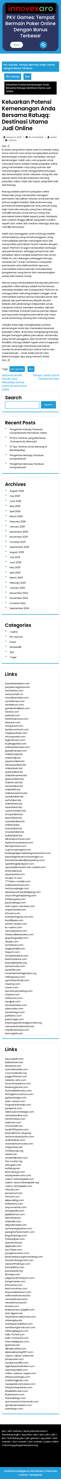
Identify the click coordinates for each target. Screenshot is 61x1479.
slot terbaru (15, 1431)
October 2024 (18, 603)
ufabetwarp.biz (14, 754)
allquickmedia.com (16, 1224)
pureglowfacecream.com (20, 1232)
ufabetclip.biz (13, 757)
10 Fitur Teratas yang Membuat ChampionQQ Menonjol (28, 439)
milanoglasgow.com (16, 1330)
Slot (27, 76)
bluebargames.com (16, 1087)
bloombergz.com (15, 1172)
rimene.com (12, 1306)
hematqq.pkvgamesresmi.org (20, 1445)
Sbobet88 (15, 647)
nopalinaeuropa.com (17, 1029)
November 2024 (19, 598)
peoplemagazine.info (17, 687)
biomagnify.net (14, 1033)
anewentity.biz (13, 1242)
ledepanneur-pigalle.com (20, 1309)
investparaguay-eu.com (19, 916)
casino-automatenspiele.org (22, 1182)
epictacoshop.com (16, 1288)
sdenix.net (11, 1154)
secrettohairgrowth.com (19, 1260)
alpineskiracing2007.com (19, 1352)
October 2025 (18, 542)
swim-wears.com (15, 1101)
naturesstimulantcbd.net (19, 1026)
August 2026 (17, 491)
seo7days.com (13, 1249)
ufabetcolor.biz (14, 782)
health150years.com (16, 1129)
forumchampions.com (18, 1083)
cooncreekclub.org (16, 1073)
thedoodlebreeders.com (19, 934)
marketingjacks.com (16, 1380)
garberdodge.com (15, 1097)
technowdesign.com (17, 888)
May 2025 (15, 567)
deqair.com (11, 941)
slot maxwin (19, 1441)
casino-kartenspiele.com (19, 1179)
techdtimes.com (15, 701)
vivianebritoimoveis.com (19, 1143)
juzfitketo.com (13, 1015)
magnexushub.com (16, 733)
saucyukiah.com (14, 1058)
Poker (13, 642)
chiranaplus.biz (13, 1320)
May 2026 (15, 506)
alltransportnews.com (17, 839)
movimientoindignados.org (20, 973)
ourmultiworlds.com (16, 1069)
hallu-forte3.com (15, 1334)
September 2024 (19, 608)
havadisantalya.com (17, 697)
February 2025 (18, 582)
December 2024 (19, 593)
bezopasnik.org (14, 1270)
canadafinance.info (16, 1299)
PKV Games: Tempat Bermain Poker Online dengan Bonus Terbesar (30, 26)
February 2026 (18, 521)
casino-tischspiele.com (18, 1186)
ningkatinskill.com (15, 948)
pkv (4, 1431)
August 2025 (17, 552)
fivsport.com (12, 952)
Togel (13, 657)
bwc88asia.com (14, 920)
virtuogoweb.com (15, 736)
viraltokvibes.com (15, 1140)
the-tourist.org (13, 1161)
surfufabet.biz (13, 800)
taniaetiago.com (15, 1012)
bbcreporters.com (15, 846)
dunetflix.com (13, 969)
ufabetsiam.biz (14, 768)
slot (31, 369)
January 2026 (17, 526)
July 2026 (15, 496)
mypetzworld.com (15, 909)
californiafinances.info (17, 1295)
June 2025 (15, 562)
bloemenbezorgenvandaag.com (24, 1256)
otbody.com (12, 1189)
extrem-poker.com (16, 923)
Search (13, 397)
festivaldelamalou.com (18, 1090)
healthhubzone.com (16, 718)
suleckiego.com (14, 1408)
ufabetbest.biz (13, 803)
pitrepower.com (14, 1359)
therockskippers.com (17, 1341)
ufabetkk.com (13, 1221)
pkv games (17, 369)
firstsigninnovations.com (19, 1094)
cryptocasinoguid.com (18, 849)
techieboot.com (14, 704)
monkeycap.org (14, 1150)
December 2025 (19, 531)
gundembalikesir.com (17, 708)
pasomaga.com (14, 1019)
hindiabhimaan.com (16, 1391)
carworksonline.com (16, 1115)
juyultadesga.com (15, 902)
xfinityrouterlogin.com (17, 1376)
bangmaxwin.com (15, 1281)
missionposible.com (16, 1369)
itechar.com (12, 711)
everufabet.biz (13, 828)
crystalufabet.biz (15, 821)
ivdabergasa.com (15, 899)
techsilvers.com (14, 945)
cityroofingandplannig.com (20, 895)
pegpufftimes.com (16, 1076)
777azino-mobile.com (17, 881)
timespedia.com (14, 1210)
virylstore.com (13, 1122)
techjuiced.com (14, 725)
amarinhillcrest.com (16, 1157)
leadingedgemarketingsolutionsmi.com (28, 853)
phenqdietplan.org (16, 962)
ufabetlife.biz (12, 789)
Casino (14, 631)
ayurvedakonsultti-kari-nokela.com (25, 867)
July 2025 (15, 557)
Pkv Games (13, 76)
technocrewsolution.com (19, 1136)
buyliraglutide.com (15, 743)
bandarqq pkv (16, 1438)
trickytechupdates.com (18, 1387)
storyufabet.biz (14, 814)
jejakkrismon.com (15, 1214)
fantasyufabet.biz (15, 764)
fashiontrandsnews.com (19, 842)
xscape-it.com (13, 878)
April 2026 (15, 511)
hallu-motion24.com (17, 1338)
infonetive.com (14, 1285)
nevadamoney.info (16, 1302)
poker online (51, 1441)
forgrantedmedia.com (18, 1104)
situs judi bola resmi (35, 1431)
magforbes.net (14, 1147)
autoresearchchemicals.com (22, 1401)
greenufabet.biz (14, 779)
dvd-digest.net (14, 1313)
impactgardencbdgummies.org (23, 1022)
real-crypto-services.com (20, 906)
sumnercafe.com (15, 966)
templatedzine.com (16, 955)
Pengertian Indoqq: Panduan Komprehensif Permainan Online (28, 431)
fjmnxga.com (12, 1274)
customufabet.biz (15, 810)
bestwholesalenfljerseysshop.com (25, 860)
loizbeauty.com (14, 1203)
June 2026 (15, 501)
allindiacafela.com (15, 1348)
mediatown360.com (16, 1362)
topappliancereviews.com (20, 1384)
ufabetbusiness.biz (16, 775)
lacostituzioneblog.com (19, 991)
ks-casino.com (13, 927)
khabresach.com (14, 1394)
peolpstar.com (13, 1108)
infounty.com (12, 913)
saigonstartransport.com (19, 1278)
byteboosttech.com (17, 729)
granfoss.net (12, 1345)
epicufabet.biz (13, 817)
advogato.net (13, 1164)
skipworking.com (14, 1200)
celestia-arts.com (15, 1080)
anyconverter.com (15, 1207)
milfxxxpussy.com (15, 976)
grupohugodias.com (16, 938)
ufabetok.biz (12, 824)
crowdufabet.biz (14, 831)
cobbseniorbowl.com (17, 885)
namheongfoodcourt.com (20, 1327)
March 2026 (16, 516)
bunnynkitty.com (14, 1267)
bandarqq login (11, 1434)
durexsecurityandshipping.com (23, 892)
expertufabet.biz (15, 761)
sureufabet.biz (13, 807)
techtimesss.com (15, 1118)
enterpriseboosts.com (18, 1175)
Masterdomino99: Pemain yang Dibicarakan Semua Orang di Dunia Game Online (14, 382)
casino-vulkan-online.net (19, 1355)
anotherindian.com (16, 1005)
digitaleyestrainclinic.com (20, 1366)
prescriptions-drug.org (18, 1133)
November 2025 (19, 536)
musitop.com (12, 984)
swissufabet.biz (14, 772)
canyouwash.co (14, 694)
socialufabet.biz (14, 796)
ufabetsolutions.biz (16, 793)
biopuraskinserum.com (18, 1292)
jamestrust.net (13, 1193)
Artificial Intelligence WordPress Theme (29, 1471)
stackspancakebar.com (19, 1323)
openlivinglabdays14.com (19, 863)
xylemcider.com (14, 1008)
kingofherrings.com (16, 1235)
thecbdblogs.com (15, 1398)
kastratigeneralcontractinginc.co (24, 856)
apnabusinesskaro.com (18, 1405)
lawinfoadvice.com (16, 959)
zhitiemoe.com (14, 998)
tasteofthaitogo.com (17, 1263)
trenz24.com (12, 1196)
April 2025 (15, 572)
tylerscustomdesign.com (19, 1111)
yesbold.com (12, 715)
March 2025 (16, 577)
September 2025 (19, 547)
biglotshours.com (15, 740)
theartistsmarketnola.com (20, 1316)
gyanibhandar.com (16, 750)
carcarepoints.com (16, 930)
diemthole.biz (13, 1217)
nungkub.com (13, 1001)
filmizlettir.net (13, 1066)
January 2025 (17, 587)
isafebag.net (12, 1168)
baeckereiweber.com (17, 683)
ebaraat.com (12, 722)
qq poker (27, 1434)
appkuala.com (13, 1246)
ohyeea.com (12, 994)
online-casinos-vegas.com (20, 1373)
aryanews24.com (15, 874)
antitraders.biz (13, 870)
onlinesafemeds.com (17, 747)
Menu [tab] (17, 44)
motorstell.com (14, 1126)
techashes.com (14, 690)
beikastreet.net (14, 1062)
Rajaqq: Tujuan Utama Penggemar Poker (46, 376)
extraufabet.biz (14, 786)
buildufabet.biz (13, 835)
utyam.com (11, 987)
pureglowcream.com (17, 1253)
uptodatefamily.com (17, 980)
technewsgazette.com (18, 1228)
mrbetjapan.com (15, 1239)
